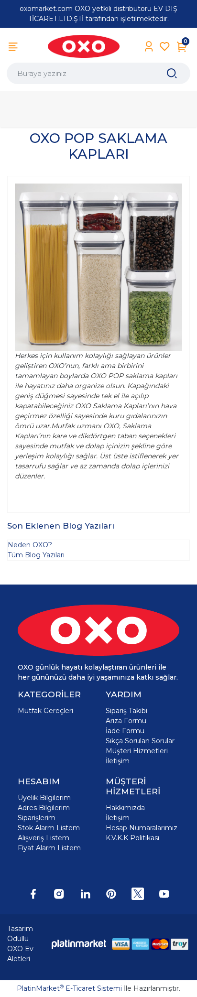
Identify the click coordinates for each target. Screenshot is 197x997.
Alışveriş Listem (43, 838)
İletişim (118, 761)
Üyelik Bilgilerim (44, 797)
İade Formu (125, 730)
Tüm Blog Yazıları (36, 555)
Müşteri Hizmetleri (137, 751)
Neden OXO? (30, 545)
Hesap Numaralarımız (141, 828)
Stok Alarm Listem (49, 828)
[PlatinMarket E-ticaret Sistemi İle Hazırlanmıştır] (79, 944)
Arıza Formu (126, 720)
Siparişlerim (36, 817)
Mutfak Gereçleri (45, 710)
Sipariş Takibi (126, 710)
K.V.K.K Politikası (132, 838)
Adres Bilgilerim (44, 807)
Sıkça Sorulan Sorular (140, 741)
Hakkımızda (125, 807)
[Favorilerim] (165, 47)
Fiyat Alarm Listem (49, 848)
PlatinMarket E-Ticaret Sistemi (69, 988)
